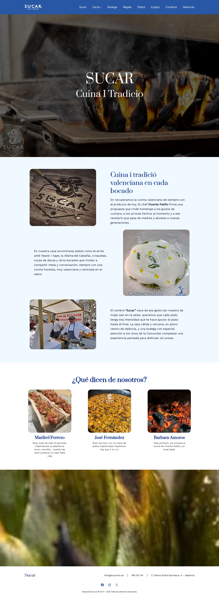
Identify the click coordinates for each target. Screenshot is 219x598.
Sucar (30, 575)
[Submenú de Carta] (101, 7)
